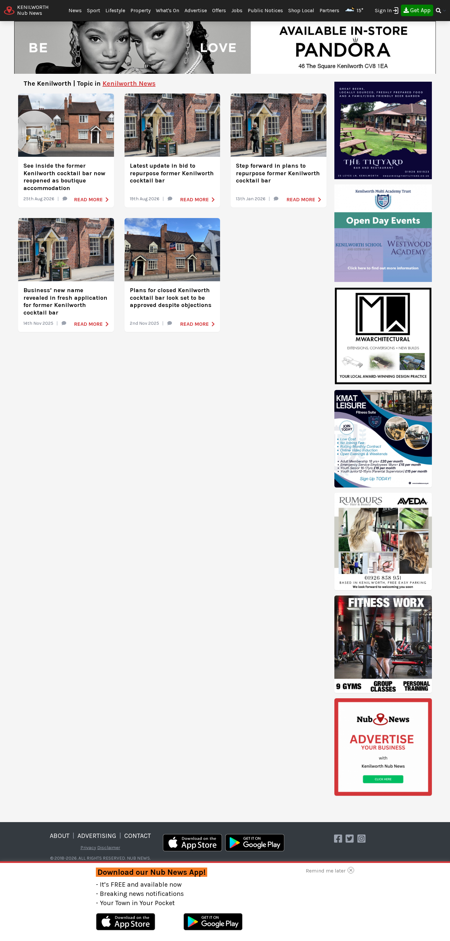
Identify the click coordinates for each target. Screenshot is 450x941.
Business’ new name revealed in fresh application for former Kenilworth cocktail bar (65, 301)
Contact (137, 836)
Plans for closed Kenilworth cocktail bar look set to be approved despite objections (170, 298)
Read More (88, 199)
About (60, 836)
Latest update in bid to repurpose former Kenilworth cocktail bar (172, 173)
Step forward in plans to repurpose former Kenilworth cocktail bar (278, 173)
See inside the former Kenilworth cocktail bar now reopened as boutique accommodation (64, 177)
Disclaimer (108, 847)
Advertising (96, 836)
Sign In (383, 10)
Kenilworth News (128, 83)
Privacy (88, 847)
